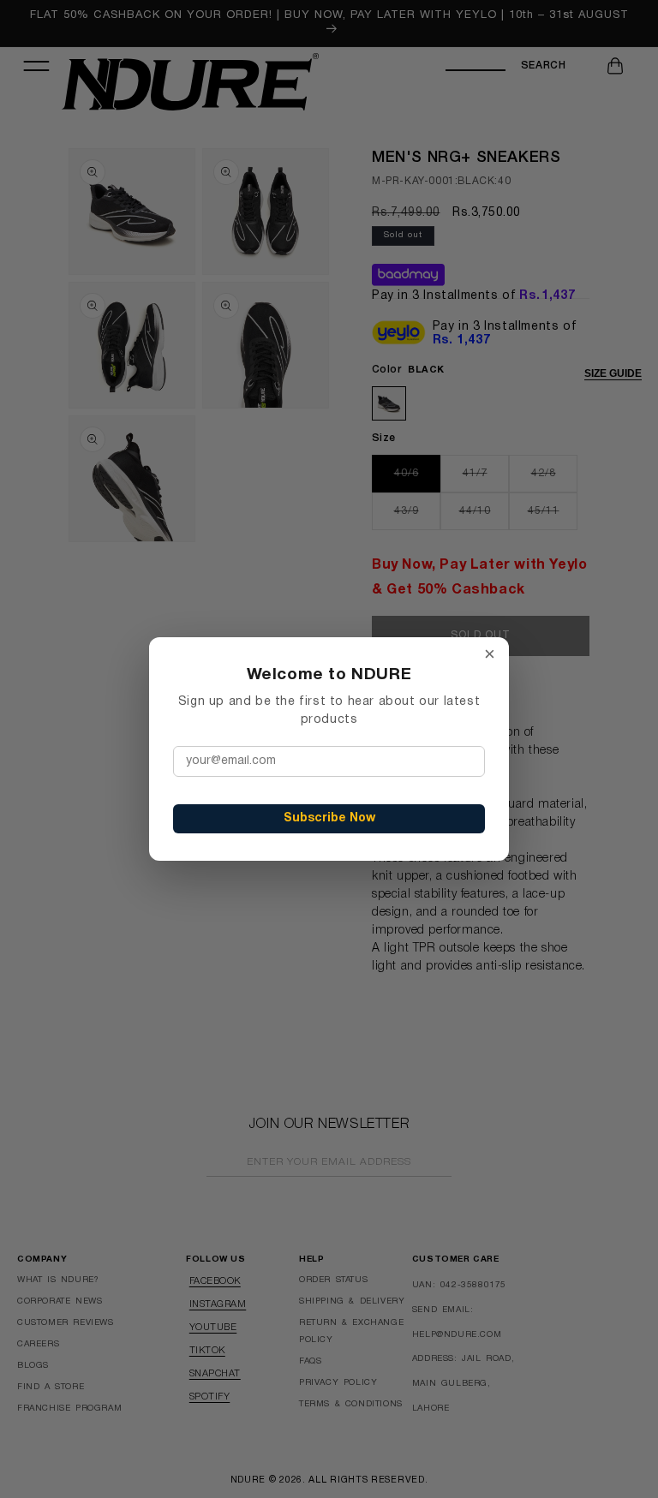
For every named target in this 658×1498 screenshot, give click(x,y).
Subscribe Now (329, 818)
